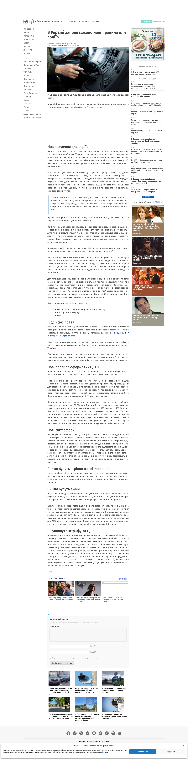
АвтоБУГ (27, 68)
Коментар (54, 627)
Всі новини (29, 29)
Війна (38, 21)
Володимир (29, 36)
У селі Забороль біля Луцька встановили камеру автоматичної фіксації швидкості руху (87, 717)
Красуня (27, 103)
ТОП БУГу (28, 72)
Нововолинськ (31, 39)
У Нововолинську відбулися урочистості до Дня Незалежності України (145, 141)
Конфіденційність (93, 741)
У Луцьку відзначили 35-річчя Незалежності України (143, 96)
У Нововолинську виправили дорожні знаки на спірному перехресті (114, 690)
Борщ (26, 100)
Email (93, 652)
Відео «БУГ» (83, 21)
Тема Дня (94, 21)
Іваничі (27, 46)
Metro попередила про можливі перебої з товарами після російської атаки (146, 122)
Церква (27, 75)
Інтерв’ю (55, 21)
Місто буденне (30, 93)
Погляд (72, 21)
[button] (184, 746)
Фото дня (28, 89)
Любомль (28, 50)
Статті (64, 21)
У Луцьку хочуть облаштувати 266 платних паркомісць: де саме (145, 73)
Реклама (82, 741)
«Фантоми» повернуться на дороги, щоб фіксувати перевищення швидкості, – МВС (60, 691)
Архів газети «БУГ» (32, 114)
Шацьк (27, 53)
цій (102, 752)
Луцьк (26, 32)
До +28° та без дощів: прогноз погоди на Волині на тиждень (146, 161)
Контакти (105, 741)
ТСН (104, 107)
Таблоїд (27, 96)
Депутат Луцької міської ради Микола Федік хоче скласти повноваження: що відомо (147, 170)
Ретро (26, 107)
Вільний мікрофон (32, 61)
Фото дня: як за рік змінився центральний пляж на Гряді (144, 191)
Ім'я (92, 646)
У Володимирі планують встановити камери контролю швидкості (114, 716)
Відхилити (171, 752)
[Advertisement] (94, 8)
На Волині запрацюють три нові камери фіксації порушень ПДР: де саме (86, 690)
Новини (46, 21)
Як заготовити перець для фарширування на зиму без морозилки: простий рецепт (143, 86)
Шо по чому (29, 82)
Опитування (29, 86)
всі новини (148, 197)
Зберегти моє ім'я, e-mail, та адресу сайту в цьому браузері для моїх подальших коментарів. (80, 658)
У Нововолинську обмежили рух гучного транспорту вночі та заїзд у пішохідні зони (61, 716)
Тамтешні (28, 110)
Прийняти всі (143, 752)
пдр (65, 45)
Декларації (29, 79)
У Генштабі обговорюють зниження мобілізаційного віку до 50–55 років (146, 104)
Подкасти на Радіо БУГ (34, 117)
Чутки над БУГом (31, 65)
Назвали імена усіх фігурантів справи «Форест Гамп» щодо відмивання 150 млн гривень (147, 151)
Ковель (27, 43)
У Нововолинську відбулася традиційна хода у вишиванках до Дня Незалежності (146, 181)
